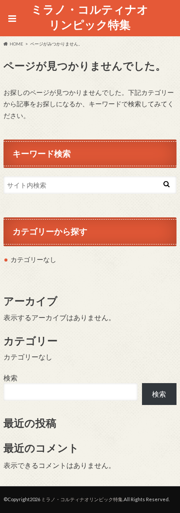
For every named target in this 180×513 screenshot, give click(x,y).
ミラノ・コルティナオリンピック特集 (90, 16)
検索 (10, 377)
